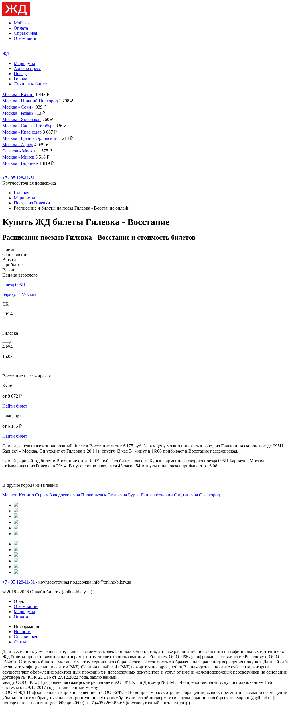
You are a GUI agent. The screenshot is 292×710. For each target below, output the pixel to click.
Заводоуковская (65, 494)
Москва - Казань (18, 94)
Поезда (20, 73)
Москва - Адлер (17, 144)
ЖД (5, 53)
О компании (26, 38)
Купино (26, 494)
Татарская (117, 494)
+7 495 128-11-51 (18, 177)
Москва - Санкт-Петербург (28, 125)
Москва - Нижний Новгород (30, 100)
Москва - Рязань (17, 113)
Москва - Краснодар (22, 132)
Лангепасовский (157, 494)
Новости (22, 631)
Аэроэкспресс (27, 68)
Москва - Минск (18, 157)
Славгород (209, 494)
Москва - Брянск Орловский (30, 138)
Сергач (41, 494)
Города (20, 78)
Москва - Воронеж (20, 163)
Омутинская (186, 494)
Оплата (21, 28)
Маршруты (24, 63)
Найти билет (14, 406)
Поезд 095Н (13, 284)
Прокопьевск (93, 494)
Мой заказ (23, 23)
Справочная (25, 33)
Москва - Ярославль (21, 119)
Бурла (133, 494)
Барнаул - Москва (19, 294)
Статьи (20, 641)
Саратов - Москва (19, 150)
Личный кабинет (30, 83)
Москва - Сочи (16, 107)
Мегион (10, 494)
